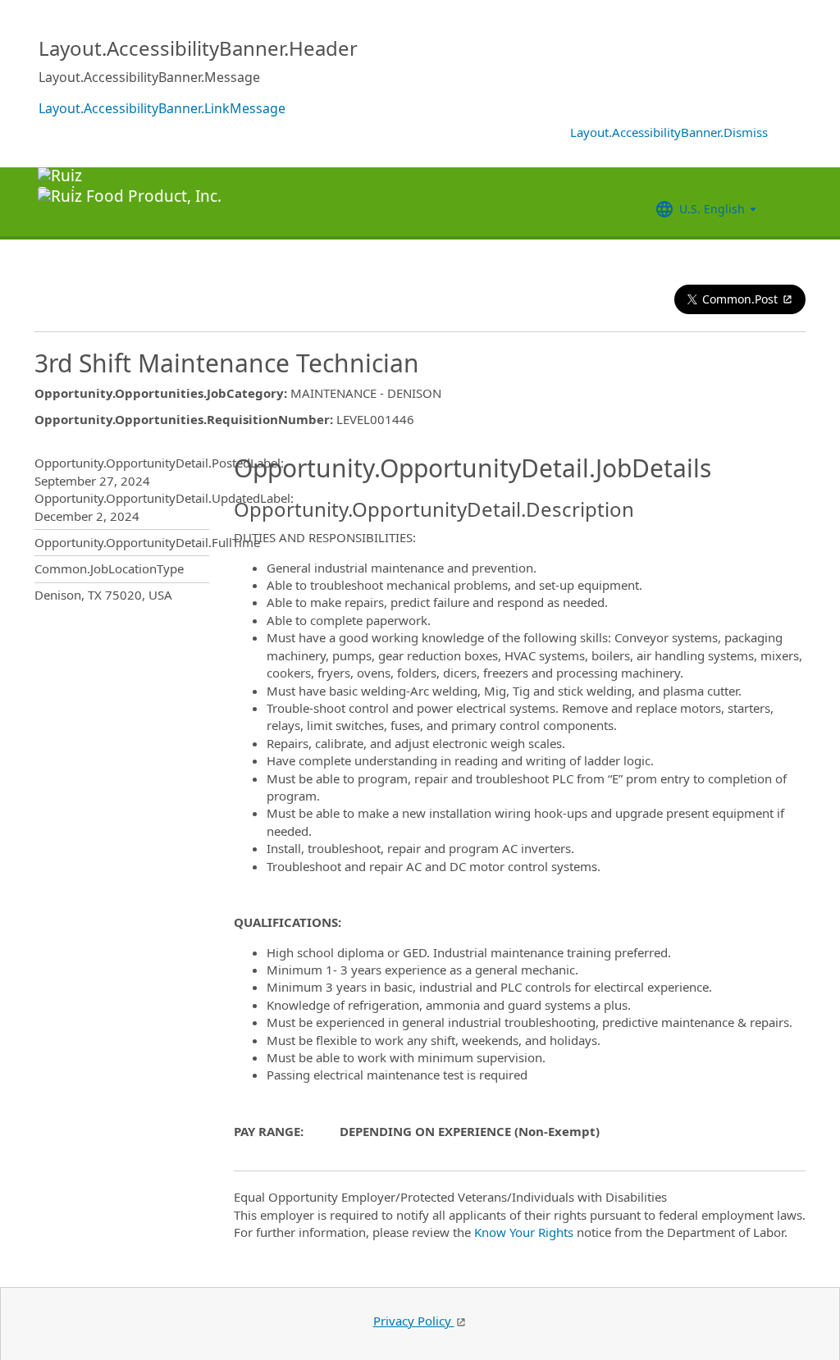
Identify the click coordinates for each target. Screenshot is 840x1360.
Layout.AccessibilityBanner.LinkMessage (162, 108)
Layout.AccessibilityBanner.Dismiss (669, 132)
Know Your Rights (523, 1232)
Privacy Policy (413, 1320)
